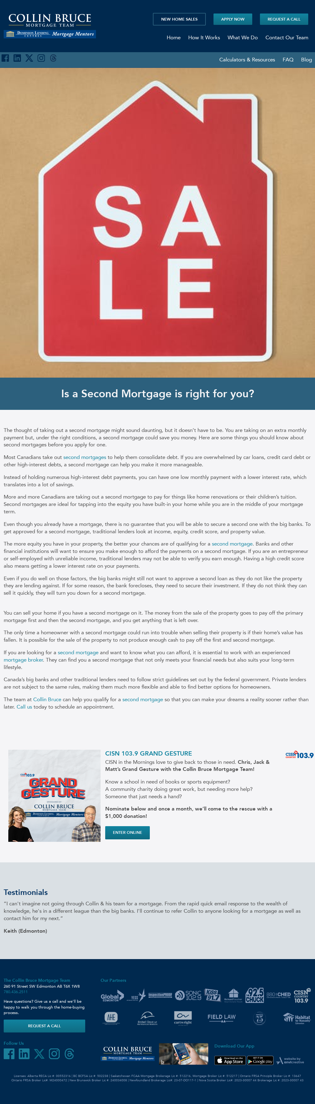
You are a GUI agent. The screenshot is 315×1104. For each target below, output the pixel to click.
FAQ (288, 59)
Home (174, 37)
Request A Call (44, 1026)
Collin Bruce (47, 699)
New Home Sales (179, 19)
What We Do (243, 37)
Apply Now (233, 19)
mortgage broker (23, 660)
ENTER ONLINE (127, 832)
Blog (306, 59)
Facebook (5, 58)
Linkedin (17, 58)
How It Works (204, 37)
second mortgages (84, 457)
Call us (24, 707)
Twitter (29, 58)
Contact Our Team (286, 37)
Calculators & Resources (247, 59)
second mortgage (232, 544)
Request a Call (284, 19)
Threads (53, 58)
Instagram (41, 58)
